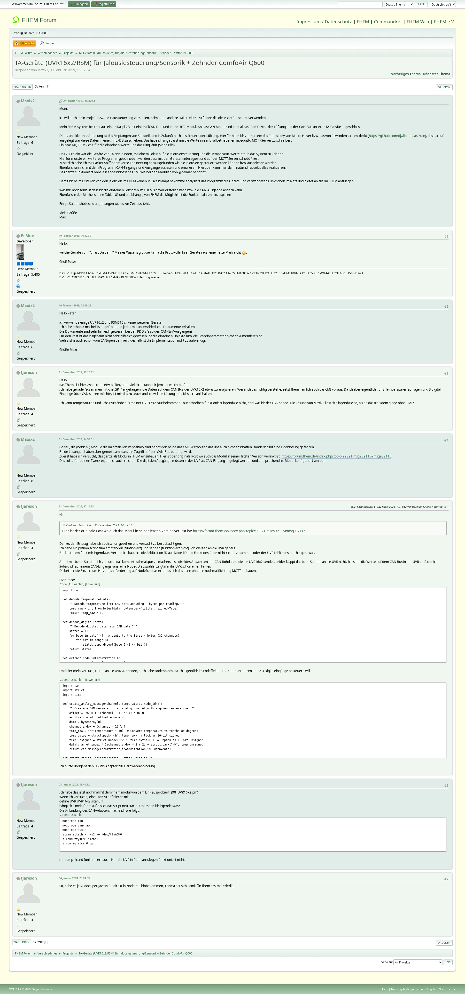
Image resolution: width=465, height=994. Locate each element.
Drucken (444, 87)
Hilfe (385, 989)
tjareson (29, 372)
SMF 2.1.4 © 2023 (20, 989)
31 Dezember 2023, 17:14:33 (76, 506)
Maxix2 (28, 101)
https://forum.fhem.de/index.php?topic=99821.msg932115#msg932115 (336, 456)
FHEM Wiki (418, 21)
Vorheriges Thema (406, 74)
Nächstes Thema (436, 74)
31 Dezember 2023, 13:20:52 (76, 372)
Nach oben (22, 942)
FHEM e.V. (444, 21)
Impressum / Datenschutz (324, 21)
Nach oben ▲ (447, 989)
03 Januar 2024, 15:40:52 (74, 784)
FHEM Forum (39, 20)
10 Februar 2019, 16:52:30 (75, 235)
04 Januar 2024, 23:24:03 (74, 878)
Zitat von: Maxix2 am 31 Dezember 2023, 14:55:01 (99, 525)
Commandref (388, 21)
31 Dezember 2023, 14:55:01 (76, 439)
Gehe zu (386, 962)
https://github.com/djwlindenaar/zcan (397, 136)
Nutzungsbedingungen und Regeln (413, 989)
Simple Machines (42, 989)
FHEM (363, 21)
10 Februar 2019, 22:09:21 (75, 305)
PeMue (27, 235)
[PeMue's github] (18, 285)
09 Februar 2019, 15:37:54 (79, 101)
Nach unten (22, 86)
